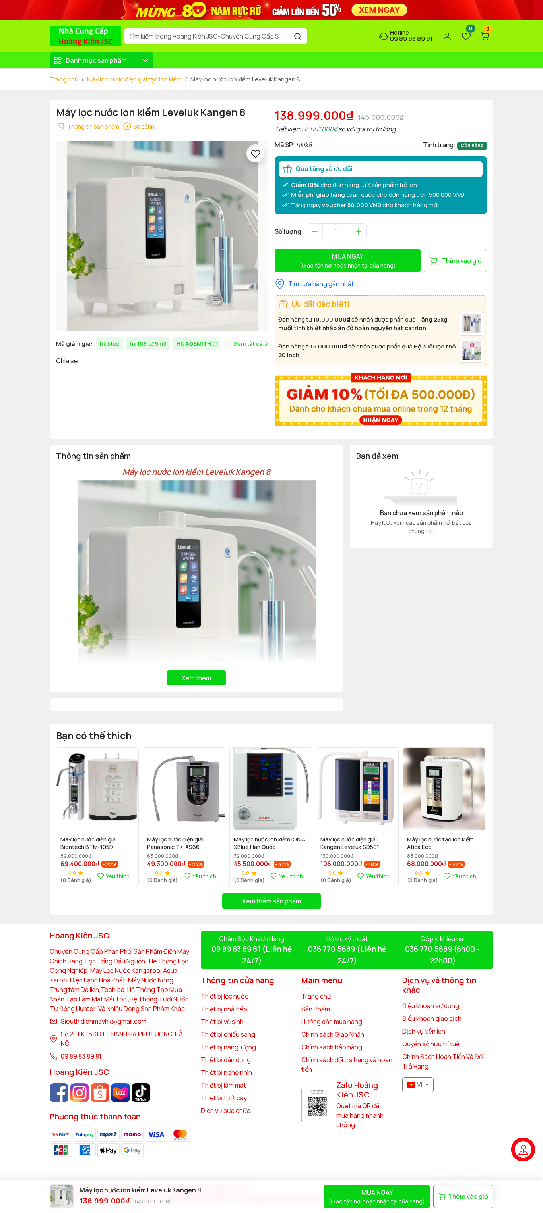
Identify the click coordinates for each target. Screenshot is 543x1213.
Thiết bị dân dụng (226, 1059)
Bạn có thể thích (94, 735)
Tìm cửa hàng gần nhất (321, 283)
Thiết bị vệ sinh (222, 1021)
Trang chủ (64, 79)
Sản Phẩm (315, 1009)
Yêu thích (118, 876)
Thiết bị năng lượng (228, 1047)
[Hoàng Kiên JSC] (271, 9)
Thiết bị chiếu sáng (228, 1034)
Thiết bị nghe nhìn (226, 1072)
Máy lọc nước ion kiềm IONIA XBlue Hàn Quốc (269, 843)
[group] (162, 236)
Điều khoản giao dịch (432, 1018)
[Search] (297, 36)
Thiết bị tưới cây (224, 1098)
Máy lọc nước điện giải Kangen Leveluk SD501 (349, 843)
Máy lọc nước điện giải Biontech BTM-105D (88, 843)
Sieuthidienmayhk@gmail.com (104, 1021)
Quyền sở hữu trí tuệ (431, 1044)
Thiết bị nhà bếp (224, 1009)
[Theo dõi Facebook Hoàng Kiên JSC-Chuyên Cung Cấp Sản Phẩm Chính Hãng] (59, 1092)
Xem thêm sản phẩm (271, 901)
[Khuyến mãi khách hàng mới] (381, 398)
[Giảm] (315, 231)
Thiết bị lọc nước (224, 996)
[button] (475, 817)
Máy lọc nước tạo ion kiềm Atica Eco (440, 843)
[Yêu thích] (255, 153)
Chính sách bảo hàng (331, 1047)
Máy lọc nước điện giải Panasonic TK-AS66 (175, 843)
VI (419, 1084)
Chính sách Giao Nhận (332, 1034)
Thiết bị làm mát (223, 1085)
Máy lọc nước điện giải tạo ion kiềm (134, 79)
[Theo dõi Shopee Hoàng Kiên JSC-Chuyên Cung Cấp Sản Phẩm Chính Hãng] (100, 1092)
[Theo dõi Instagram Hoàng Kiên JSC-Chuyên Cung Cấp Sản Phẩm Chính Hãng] (79, 1092)
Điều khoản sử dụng (430, 1005)
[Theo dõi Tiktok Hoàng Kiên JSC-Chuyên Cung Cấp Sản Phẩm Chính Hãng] (141, 1092)
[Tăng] (359, 231)
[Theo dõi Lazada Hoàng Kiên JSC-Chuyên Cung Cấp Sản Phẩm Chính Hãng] (120, 1092)
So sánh (144, 126)
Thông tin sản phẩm (93, 126)
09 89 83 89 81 (81, 1056)
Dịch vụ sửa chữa (225, 1110)
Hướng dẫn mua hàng (331, 1021)
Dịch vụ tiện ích (423, 1031)
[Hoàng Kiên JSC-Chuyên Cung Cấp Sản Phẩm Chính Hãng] (85, 35)
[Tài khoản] (447, 36)
